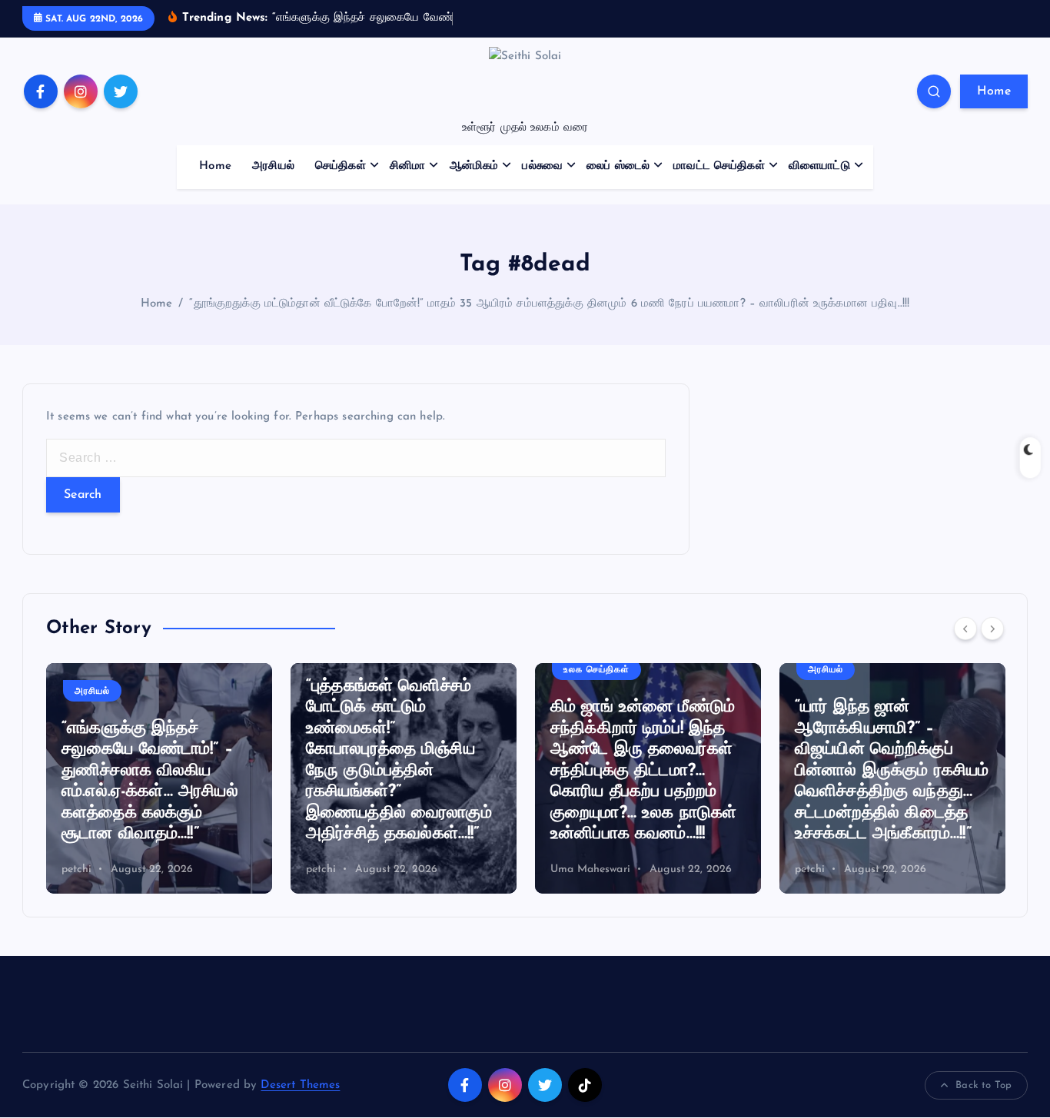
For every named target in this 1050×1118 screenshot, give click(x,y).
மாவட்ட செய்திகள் (719, 166)
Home (994, 91)
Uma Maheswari (590, 869)
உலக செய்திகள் (596, 670)
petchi (76, 869)
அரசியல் (273, 166)
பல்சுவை (542, 166)
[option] (159, 778)
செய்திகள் (340, 166)
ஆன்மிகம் (474, 166)
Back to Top (983, 1085)
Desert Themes (300, 1085)
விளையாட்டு (819, 166)
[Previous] (965, 628)
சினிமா (407, 166)
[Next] (992, 628)
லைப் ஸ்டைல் (618, 166)
